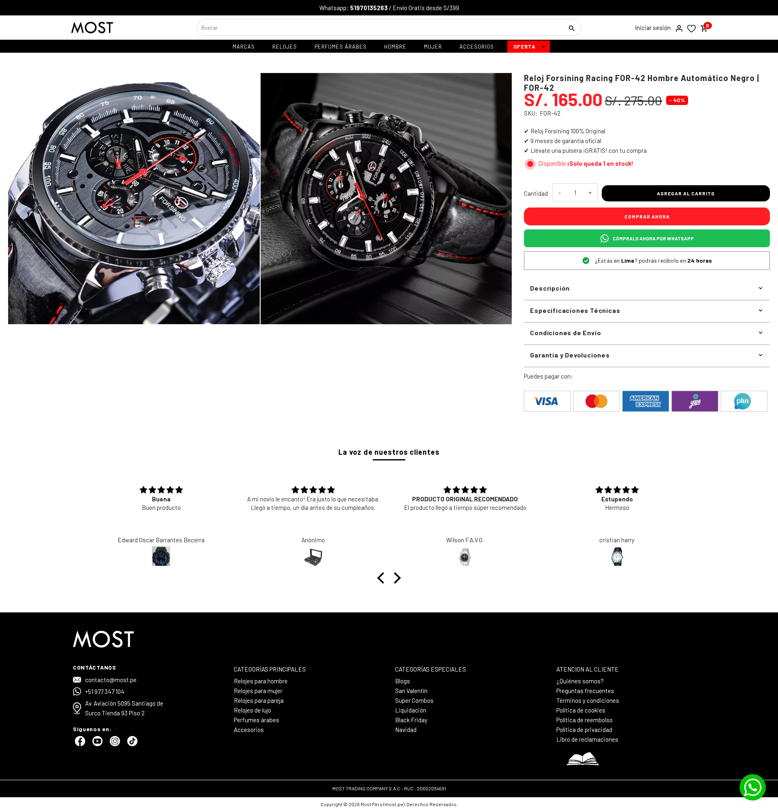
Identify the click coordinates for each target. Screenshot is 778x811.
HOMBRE (395, 46)
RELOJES (284, 46)
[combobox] (379, 27)
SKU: (531, 113)
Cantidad (536, 193)
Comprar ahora (647, 216)
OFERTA (524, 46)
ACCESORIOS (477, 46)
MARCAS (244, 46)
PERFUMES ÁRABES (340, 46)
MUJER (433, 46)
